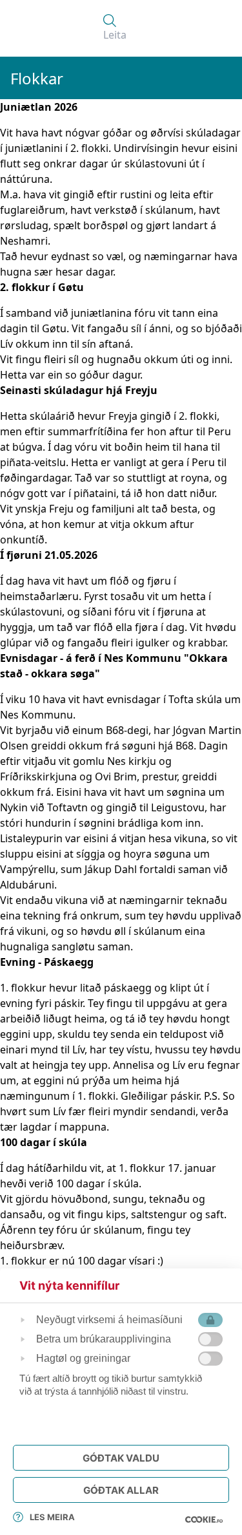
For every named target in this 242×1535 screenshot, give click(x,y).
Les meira (52, 1517)
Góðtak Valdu (121, 1458)
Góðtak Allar (121, 1490)
